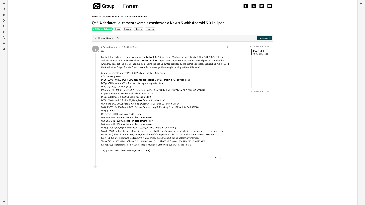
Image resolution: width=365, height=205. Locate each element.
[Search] (3, 37)
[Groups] (3, 32)
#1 (228, 47)
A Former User (107, 47)
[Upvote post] (215, 157)
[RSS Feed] (117, 38)
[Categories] (3, 3)
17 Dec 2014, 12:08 (128, 47)
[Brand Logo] (115, 6)
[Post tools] (226, 157)
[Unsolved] (3, 49)
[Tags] (3, 15)
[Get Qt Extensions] (3, 43)
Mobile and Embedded (103, 29)
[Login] (361, 3)
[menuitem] (361, 3)
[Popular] (3, 20)
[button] (3, 201)
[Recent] (3, 9)
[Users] (3, 26)
